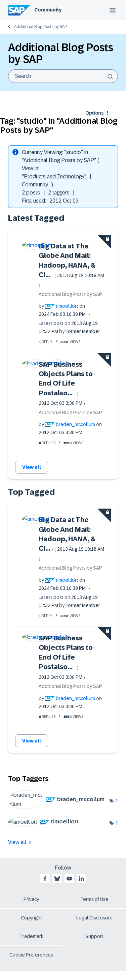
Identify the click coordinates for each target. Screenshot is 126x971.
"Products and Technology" (54, 176)
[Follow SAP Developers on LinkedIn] (81, 878)
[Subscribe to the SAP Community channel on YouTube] (69, 878)
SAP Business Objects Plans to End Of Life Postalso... (66, 383)
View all (31, 467)
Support (94, 936)
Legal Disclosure (94, 917)
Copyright (31, 917)
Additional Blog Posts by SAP (40, 26)
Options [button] (94, 113)
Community (47, 9)
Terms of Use (95, 899)
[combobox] (63, 76)
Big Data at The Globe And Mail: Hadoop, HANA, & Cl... (71, 265)
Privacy (31, 899)
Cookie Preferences (31, 955)
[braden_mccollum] (59, 807)
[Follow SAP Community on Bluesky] (57, 878)
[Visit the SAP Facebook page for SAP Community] (45, 878)
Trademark (31, 936)
